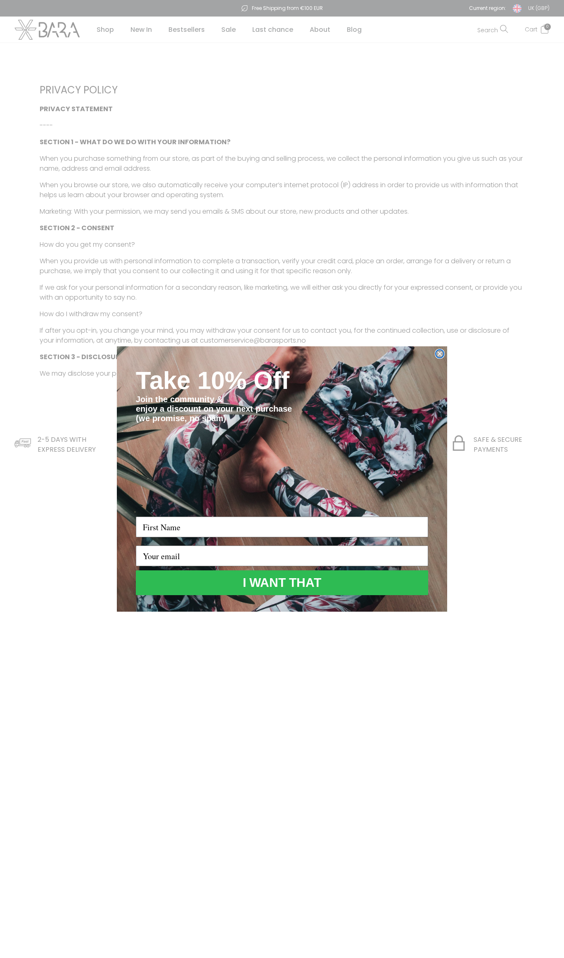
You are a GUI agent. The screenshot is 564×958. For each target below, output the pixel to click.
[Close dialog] (440, 354)
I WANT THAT (282, 582)
